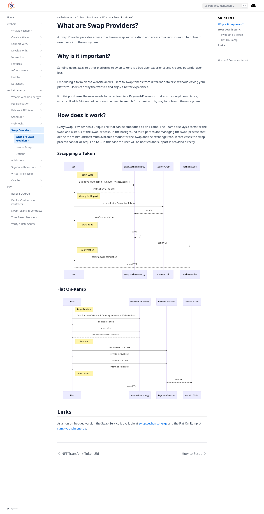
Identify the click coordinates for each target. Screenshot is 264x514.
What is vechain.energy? (26, 97)
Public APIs (18, 160)
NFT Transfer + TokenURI (80, 453)
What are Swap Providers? (25, 138)
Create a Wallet (20, 37)
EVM (9, 187)
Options (20, 153)
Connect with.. (20, 44)
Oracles (15, 180)
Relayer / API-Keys (22, 110)
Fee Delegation (20, 103)
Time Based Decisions (24, 217)
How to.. (16, 77)
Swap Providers (21, 130)
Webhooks (17, 123)
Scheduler (17, 117)
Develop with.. (19, 50)
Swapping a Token (232, 34)
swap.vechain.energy (153, 423)
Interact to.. (18, 57)
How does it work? (230, 29)
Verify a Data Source (23, 224)
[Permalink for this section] (113, 56)
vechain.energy (16, 90)
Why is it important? (231, 24)
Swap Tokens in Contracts (26, 210)
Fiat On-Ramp (229, 40)
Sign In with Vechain (23, 167)
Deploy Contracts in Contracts (23, 202)
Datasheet (17, 83)
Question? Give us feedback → (233, 60)
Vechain (12, 24)
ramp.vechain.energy (71, 428)
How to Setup (24, 147)
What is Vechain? (21, 30)
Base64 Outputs (21, 193)
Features (16, 63)
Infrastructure (19, 70)
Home (10, 17)
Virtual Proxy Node (22, 173)
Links (221, 45)
